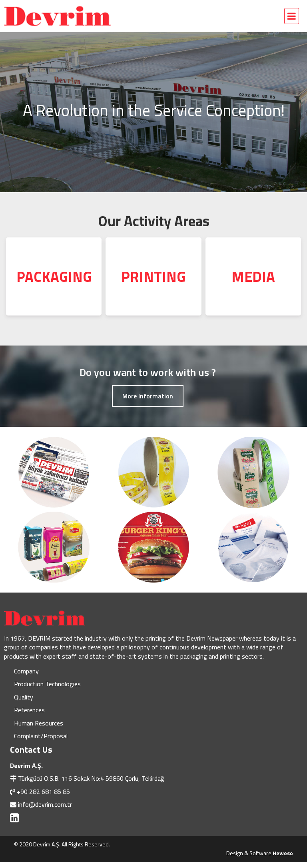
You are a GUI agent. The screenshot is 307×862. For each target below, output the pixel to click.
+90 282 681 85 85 (43, 791)
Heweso (283, 853)
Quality (23, 697)
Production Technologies (47, 684)
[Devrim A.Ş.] (74, 16)
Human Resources (38, 723)
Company (26, 671)
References (29, 710)
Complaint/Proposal (41, 736)
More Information (147, 396)
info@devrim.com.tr (45, 804)
